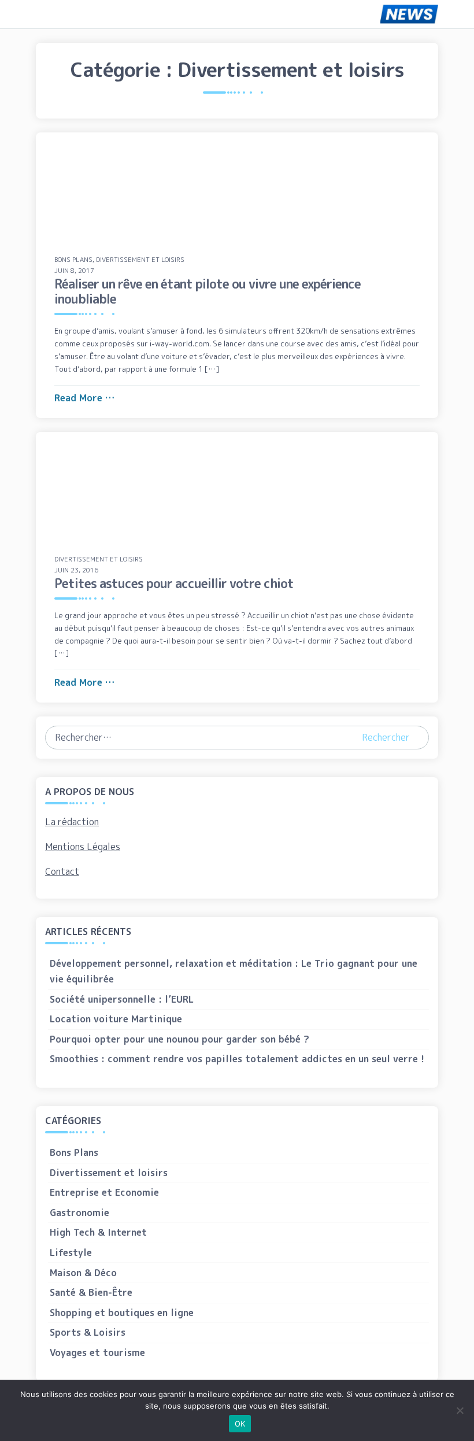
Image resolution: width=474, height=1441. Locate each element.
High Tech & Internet (98, 1232)
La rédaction (72, 821)
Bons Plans (73, 259)
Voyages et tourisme (97, 1352)
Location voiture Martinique (116, 1019)
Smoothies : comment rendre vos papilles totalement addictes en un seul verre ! (237, 1058)
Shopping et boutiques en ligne (122, 1312)
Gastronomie (79, 1212)
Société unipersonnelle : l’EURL (122, 999)
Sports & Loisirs (87, 1332)
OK (240, 1423)
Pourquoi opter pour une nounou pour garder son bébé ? (179, 1039)
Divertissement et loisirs (140, 259)
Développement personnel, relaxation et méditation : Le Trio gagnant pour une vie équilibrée (233, 971)
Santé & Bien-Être (91, 1292)
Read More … (84, 397)
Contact (62, 871)
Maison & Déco (83, 1272)
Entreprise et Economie (104, 1192)
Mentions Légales (82, 846)
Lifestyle (71, 1252)
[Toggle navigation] (52, 14)
